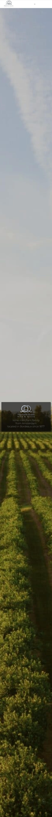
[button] (35, 4)
